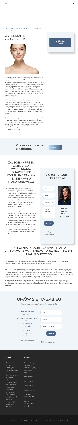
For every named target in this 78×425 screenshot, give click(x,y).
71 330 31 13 (26, 333)
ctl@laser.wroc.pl (29, 340)
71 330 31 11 (26, 336)
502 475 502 (27, 331)
